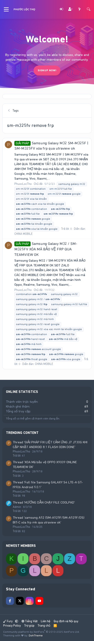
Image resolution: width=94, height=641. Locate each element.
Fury (9, 621)
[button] (16, 621)
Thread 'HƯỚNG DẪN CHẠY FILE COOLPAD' (44, 502)
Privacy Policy (12, 625)
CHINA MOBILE (23, 234)
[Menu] (6, 9)
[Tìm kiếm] (88, 9)
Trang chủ (44, 625)
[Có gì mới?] (79, 9)
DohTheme (36, 635)
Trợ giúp (29, 625)
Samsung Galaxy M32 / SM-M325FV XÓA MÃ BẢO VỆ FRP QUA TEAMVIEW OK (45, 249)
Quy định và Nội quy (66, 621)
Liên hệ (45, 621)
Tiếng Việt (31, 621)
